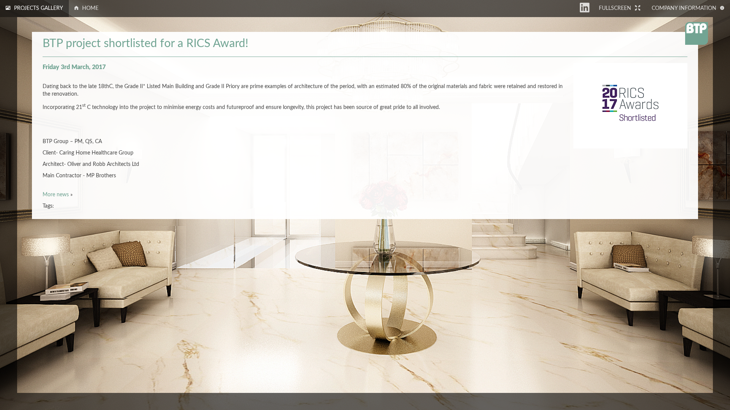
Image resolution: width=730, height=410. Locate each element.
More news (56, 194)
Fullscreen (615, 8)
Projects (38, 8)
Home (90, 8)
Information (684, 8)
